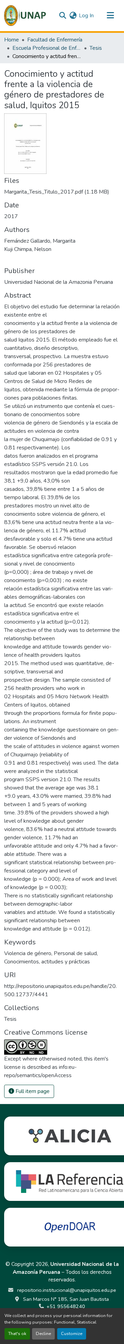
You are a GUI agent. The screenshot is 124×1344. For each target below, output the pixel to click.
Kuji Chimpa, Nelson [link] (27, 249)
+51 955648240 (65, 1306)
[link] (62, 192)
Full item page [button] (32, 1091)
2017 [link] (11, 216)
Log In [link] (86, 15)
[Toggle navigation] (110, 15)
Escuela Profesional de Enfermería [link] (46, 48)
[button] (25, 15)
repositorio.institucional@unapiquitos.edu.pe (66, 1290)
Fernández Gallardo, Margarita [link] (39, 241)
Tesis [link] (96, 48)
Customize (71, 1334)
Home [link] (11, 40)
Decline (43, 1334)
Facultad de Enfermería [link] (54, 40)
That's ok (17, 1334)
